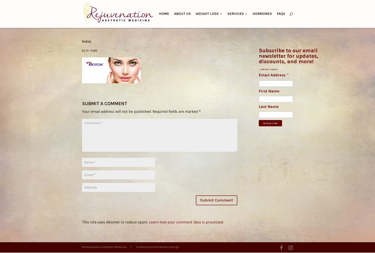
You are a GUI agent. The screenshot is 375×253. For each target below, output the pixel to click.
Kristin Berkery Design (164, 247)
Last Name (269, 106)
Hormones (262, 14)
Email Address (274, 75)
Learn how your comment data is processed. (186, 222)
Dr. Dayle (91, 50)
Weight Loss (207, 14)
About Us (182, 14)
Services (235, 14)
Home (164, 14)
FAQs (281, 14)
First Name (269, 91)
